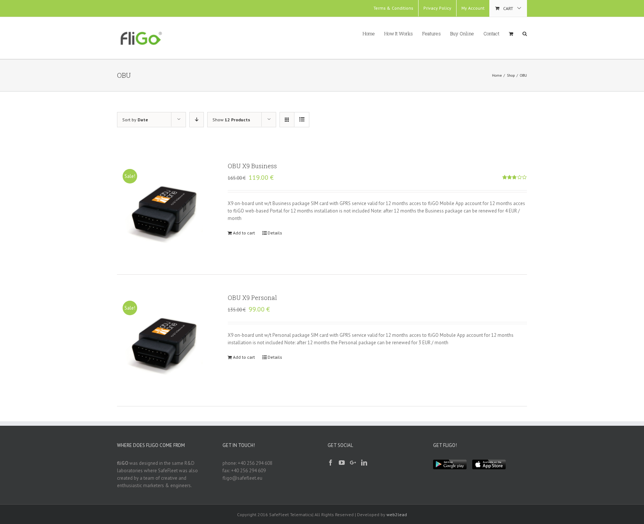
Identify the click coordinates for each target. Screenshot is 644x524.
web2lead (396, 514)
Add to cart (244, 233)
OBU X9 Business (252, 166)
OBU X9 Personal (252, 297)
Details (275, 233)
